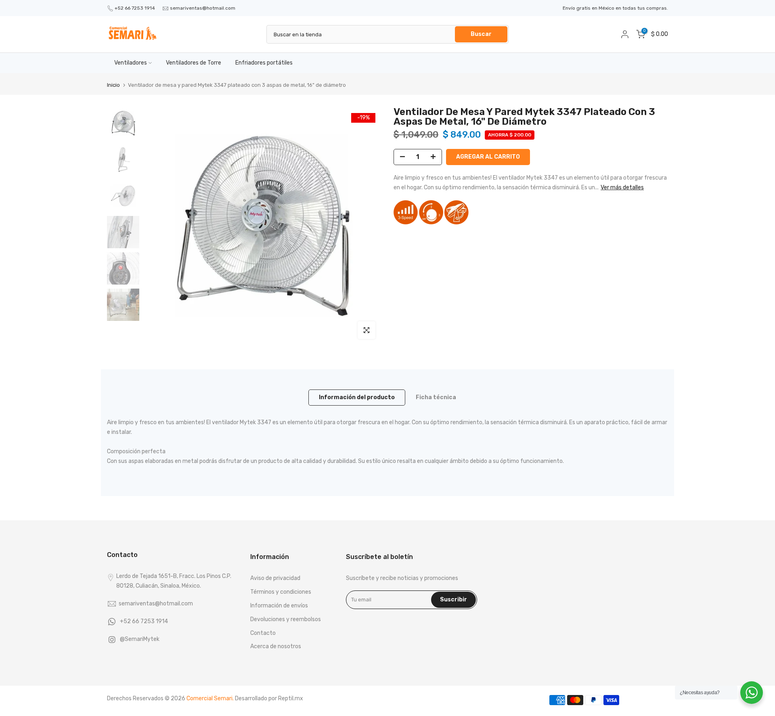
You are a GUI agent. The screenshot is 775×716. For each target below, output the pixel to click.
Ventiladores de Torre (193, 62)
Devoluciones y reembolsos (285, 619)
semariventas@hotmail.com (202, 8)
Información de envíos (279, 605)
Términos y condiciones (280, 591)
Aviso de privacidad (275, 578)
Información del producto (357, 397)
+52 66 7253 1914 (135, 8)
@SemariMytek (139, 639)
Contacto (263, 633)
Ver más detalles (622, 187)
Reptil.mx (290, 698)
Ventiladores (130, 62)
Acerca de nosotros (275, 646)
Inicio (113, 85)
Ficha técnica (436, 397)
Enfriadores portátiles (264, 62)
